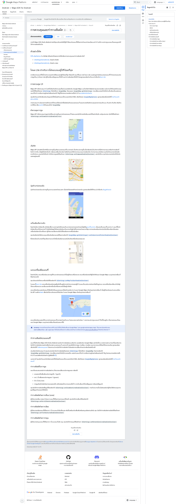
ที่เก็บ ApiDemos (36, 56)
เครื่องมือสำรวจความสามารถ (34, 479)
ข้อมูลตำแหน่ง (107, 190)
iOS (58, 36)
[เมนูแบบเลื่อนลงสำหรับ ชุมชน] (77, 2)
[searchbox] (12, 17)
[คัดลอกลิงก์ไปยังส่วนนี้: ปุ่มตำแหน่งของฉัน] (46, 186)
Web (66, 482)
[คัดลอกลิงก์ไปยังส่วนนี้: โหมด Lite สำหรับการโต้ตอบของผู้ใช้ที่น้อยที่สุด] (74, 70)
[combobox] (142, 2)
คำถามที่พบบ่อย (31, 476)
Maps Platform (19, 2)
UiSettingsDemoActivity (42, 60)
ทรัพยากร (29, 12)
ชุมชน (73, 2)
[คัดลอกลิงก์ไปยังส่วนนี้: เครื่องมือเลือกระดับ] (47, 223)
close (173, 7)
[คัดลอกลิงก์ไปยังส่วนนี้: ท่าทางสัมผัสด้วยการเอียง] (50, 407)
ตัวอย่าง (22, 12)
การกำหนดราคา (44, 2)
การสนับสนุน (106, 482)
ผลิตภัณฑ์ (34, 2)
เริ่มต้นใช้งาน (120, 8)
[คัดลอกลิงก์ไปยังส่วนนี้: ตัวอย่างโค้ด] (43, 52)
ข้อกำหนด (29, 500)
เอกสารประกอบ (56, 2)
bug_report (167, 7)
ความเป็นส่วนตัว (37, 500)
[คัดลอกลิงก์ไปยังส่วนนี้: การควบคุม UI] (45, 84)
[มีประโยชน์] (117, 25)
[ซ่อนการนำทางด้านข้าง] (22, 501)
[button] (12, 46)
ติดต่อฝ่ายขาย (132, 8)
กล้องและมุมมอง (43, 347)
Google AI (92, 492)
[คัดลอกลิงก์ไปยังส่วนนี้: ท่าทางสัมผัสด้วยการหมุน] (50, 418)
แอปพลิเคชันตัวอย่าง (86, 93)
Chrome (58, 492)
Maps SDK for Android (21, 8)
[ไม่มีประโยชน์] (120, 25)
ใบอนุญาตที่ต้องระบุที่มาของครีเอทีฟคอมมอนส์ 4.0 (57, 441)
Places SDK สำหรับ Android (34, 482)
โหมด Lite (103, 77)
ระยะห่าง (41, 105)
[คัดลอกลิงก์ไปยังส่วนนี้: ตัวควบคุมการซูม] (44, 110)
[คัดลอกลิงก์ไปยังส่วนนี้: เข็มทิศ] (37, 146)
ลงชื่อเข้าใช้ (171, 2)
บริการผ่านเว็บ (68, 485)
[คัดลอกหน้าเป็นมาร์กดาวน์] (70, 30)
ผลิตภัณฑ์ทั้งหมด (103, 492)
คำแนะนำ (4, 12)
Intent (41, 292)
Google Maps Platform (50, 25)
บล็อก (67, 2)
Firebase (66, 492)
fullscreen (170, 7)
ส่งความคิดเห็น (115, 30)
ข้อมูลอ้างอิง (13, 12)
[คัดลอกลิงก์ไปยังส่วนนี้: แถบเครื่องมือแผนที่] (50, 270)
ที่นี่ (55, 355)
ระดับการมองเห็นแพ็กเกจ (91, 329)
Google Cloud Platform (79, 492)
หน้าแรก (32, 25)
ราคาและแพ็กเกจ (107, 476)
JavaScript (69, 36)
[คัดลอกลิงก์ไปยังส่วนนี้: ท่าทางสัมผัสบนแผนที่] (52, 338)
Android (5, 8)
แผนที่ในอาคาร (91, 227)
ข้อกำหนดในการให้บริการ (109, 485)
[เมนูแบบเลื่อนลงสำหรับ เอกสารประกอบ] (62, 2)
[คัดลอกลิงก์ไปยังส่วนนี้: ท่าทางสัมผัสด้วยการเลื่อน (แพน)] (56, 395)
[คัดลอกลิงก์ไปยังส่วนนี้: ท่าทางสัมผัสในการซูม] (48, 367)
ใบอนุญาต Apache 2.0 (91, 441)
